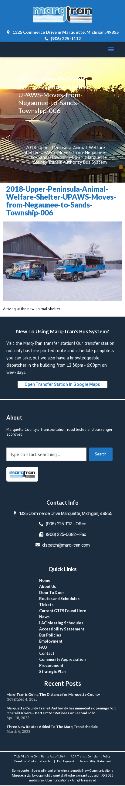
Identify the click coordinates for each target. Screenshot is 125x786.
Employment (50, 641)
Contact (46, 653)
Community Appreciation (62, 659)
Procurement (51, 665)
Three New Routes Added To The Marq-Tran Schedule (52, 726)
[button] (111, 49)
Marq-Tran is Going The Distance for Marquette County (53, 694)
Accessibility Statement (61, 628)
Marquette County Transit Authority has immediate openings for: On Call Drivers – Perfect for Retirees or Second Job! (61, 710)
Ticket (46, 604)
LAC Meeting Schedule (61, 622)
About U (47, 586)
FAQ (43, 647)
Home (44, 580)
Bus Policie (50, 635)
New (44, 616)
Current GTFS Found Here (62, 610)
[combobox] (46, 454)
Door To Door (51, 592)
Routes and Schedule (59, 598)
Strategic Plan (52, 671)
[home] (22, 474)
